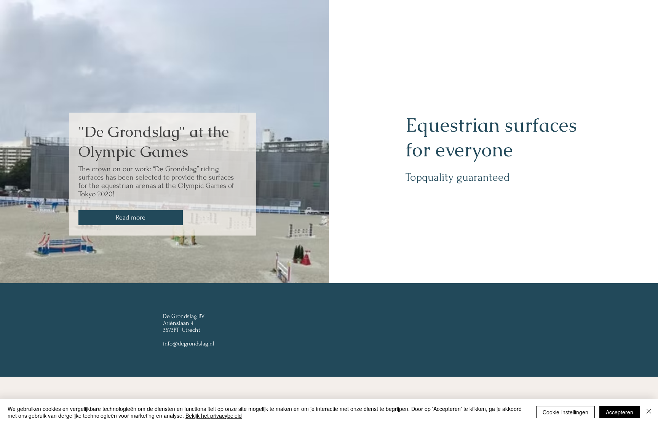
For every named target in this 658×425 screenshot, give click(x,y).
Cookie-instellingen (565, 412)
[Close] (648, 412)
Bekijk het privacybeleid (213, 415)
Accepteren (619, 412)
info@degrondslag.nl (188, 343)
